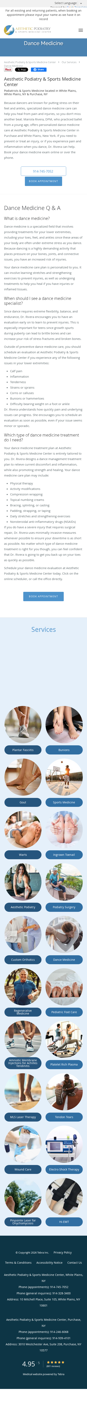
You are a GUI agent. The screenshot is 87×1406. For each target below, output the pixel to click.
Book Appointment (43, 181)
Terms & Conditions (18, 1262)
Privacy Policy (63, 1252)
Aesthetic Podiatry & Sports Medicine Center (30, 62)
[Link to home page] (36, 30)
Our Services (69, 62)
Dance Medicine (13, 66)
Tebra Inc (42, 1252)
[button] (81, 30)
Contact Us (74, 1262)
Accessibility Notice (49, 1262)
